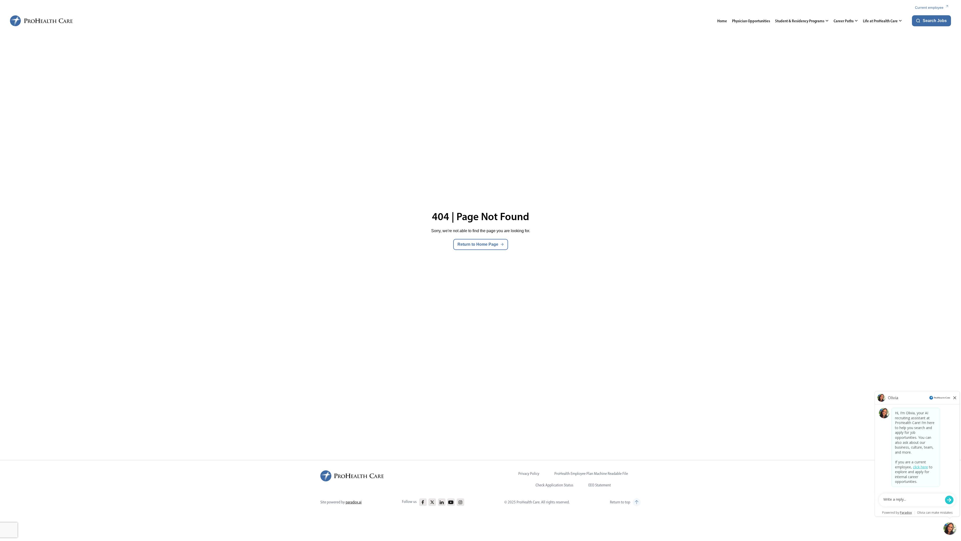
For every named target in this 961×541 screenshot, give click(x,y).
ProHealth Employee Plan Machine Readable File (591, 473)
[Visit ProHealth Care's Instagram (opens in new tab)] (460, 502)
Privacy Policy (528, 473)
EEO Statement (599, 485)
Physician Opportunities (751, 21)
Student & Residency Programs (799, 21)
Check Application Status (554, 485)
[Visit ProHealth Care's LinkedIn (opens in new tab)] (442, 502)
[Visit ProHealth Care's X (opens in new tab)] (432, 502)
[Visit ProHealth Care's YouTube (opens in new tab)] (450, 502)
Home (722, 21)
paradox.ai (354, 502)
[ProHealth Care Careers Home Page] (41, 20)
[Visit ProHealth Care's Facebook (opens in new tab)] (423, 502)
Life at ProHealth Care (880, 21)
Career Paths (844, 21)
